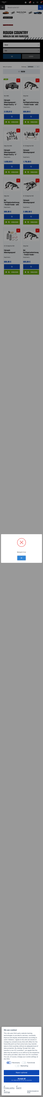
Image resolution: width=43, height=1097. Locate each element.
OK (21, 558)
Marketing (24, 1066)
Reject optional (21, 1072)
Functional (31, 1063)
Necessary (16, 1063)
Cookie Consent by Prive (33, 1091)
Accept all (21, 1079)
